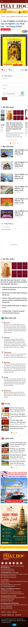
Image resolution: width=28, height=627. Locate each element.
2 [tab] (13, 143)
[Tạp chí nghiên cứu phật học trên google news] (24, 31)
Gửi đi (4, 98)
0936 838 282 (9, 608)
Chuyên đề (18, 615)
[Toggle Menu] (2, 1)
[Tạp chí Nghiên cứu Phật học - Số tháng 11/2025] (7, 202)
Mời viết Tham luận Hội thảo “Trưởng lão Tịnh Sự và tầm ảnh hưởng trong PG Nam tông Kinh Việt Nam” (14, 127)
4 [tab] (17, 143)
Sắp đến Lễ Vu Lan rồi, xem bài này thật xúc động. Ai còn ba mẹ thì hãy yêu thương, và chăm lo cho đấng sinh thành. (15, 355)
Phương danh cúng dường (17, 593)
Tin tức (7, 403)
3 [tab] (15, 143)
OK (14, 624)
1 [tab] (10, 143)
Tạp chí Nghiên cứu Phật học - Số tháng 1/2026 (21, 188)
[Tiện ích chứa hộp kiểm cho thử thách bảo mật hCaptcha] (13, 94)
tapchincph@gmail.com (9, 586)
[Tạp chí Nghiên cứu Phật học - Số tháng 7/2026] (7, 153)
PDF (4, 70)
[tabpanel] (15, 126)
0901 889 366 (9, 600)
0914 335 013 (17, 584)
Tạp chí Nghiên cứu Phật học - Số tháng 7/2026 (21, 152)
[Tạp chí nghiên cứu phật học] (14, 6)
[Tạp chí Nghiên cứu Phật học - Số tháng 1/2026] (7, 190)
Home (3, 16)
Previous (5, 143)
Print (11, 70)
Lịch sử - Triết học (12, 612)
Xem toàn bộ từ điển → (7, 229)
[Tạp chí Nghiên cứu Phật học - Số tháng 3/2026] (7, 177)
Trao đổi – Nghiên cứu (7, 615)
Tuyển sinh (8, 438)
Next (22, 143)
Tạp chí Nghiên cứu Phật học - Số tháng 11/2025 (21, 201)
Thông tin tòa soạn (5, 593)
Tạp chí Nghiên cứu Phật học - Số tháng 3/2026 (21, 176)
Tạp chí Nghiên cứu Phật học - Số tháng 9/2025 (21, 213)
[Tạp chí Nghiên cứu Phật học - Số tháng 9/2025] (7, 214)
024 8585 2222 (9, 584)
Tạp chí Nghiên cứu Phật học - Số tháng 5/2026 (21, 164)
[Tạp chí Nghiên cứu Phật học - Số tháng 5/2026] (7, 165)
